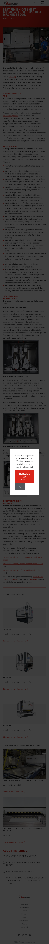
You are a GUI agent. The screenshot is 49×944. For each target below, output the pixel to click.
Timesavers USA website (24, 477)
